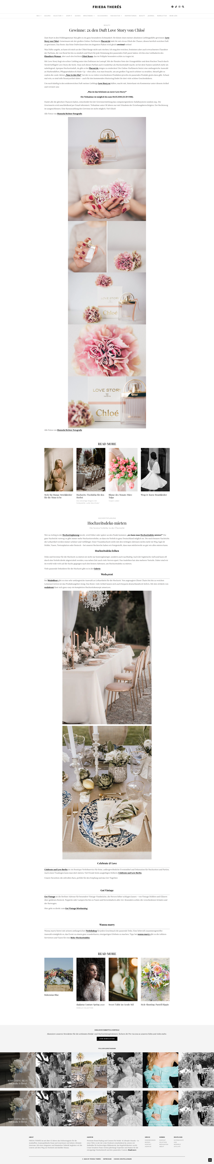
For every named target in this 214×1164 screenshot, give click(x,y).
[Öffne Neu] (41, 15)
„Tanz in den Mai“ (73, 75)
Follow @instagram (107, 1048)
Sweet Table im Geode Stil (121, 1004)
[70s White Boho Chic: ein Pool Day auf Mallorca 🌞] (53, 1070)
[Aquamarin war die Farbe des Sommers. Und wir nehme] (160, 1070)
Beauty (107, 25)
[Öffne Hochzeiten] (121, 15)
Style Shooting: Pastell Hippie (155, 1004)
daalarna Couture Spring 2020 (90, 1004)
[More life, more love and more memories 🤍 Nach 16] (196, 1070)
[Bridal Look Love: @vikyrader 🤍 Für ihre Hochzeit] (125, 1070)
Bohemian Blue (51, 994)
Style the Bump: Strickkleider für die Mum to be (58, 496)
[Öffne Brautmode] (94, 15)
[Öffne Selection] (62, 15)
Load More (107, 1019)
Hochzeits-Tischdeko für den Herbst (90, 496)
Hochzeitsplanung (107, 518)
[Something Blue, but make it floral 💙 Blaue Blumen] (18, 1070)
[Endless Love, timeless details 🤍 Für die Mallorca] (89, 1070)
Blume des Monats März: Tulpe (120, 496)
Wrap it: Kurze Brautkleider (154, 494)
